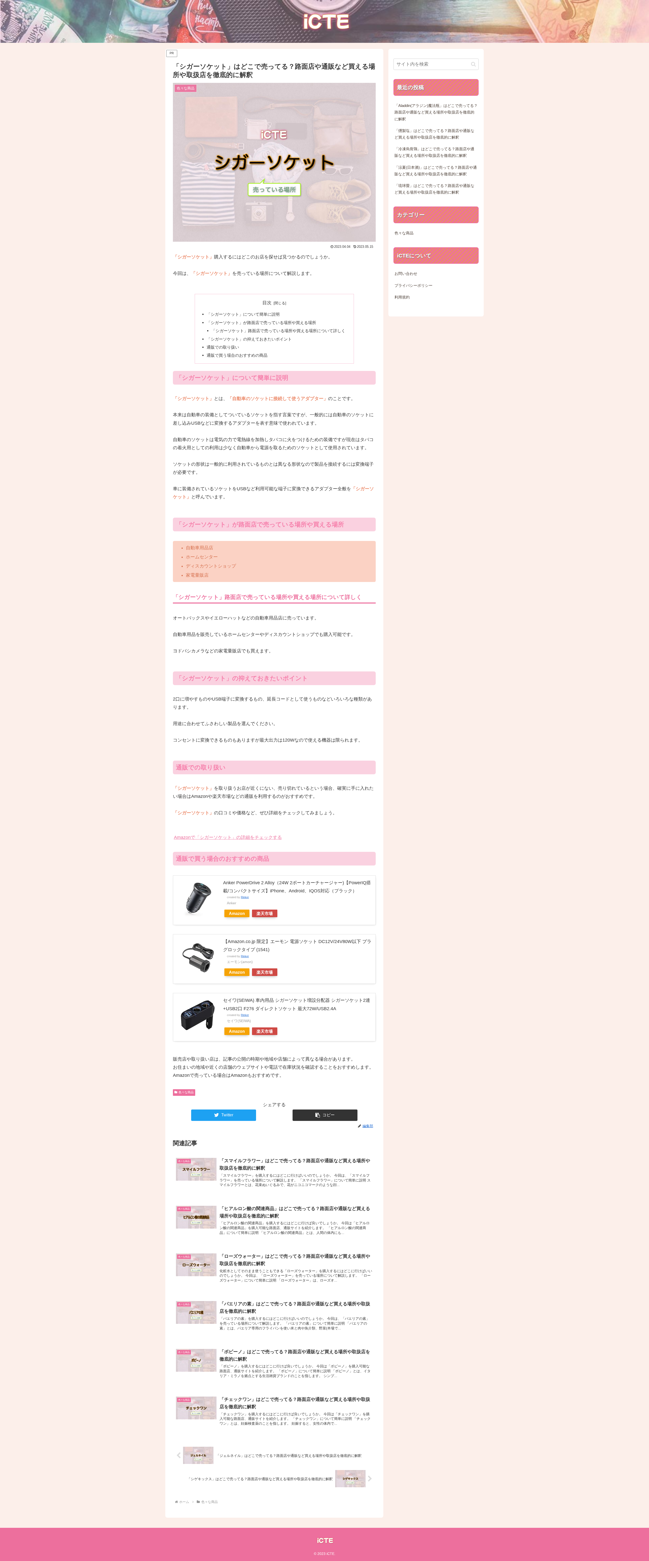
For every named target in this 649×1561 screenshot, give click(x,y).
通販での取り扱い (223, 347)
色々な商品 (186, 1092)
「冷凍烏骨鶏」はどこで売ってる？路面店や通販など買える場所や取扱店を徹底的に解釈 (434, 152)
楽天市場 (265, 913)
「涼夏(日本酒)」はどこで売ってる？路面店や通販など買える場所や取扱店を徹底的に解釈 (435, 170)
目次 (267, 302)
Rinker (245, 897)
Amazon (237, 913)
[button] (325, 1115)
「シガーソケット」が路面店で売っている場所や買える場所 (261, 322)
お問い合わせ (405, 274)
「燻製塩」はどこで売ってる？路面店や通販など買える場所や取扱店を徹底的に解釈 (434, 134)
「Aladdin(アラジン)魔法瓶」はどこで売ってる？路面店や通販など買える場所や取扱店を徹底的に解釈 (436, 112)
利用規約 (402, 297)
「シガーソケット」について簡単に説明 (243, 314)
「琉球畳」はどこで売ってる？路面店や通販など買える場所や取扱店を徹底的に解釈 (434, 189)
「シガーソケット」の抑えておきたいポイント (249, 339)
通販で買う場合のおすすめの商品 (237, 355)
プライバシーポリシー (413, 286)
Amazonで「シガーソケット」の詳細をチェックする (228, 837)
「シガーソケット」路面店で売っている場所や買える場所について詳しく (278, 330)
